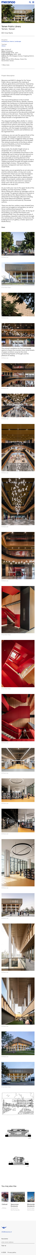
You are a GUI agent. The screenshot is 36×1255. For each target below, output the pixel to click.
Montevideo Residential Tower (13, 1205)
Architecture (5, 41)
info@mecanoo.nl (6, 1232)
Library (3, 46)
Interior (12, 41)
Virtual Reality (8, 33)
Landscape (17, 41)
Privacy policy (12, 1252)
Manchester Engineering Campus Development (28, 1207)
